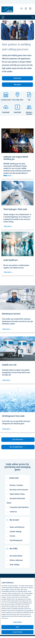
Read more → (8, 166)
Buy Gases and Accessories (19, 480)
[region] (17, 606)
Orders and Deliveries (17, 517)
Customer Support (15, 576)
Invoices (12, 526)
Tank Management (16, 531)
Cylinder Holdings (16, 522)
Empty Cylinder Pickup (17, 484)
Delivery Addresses (16, 551)
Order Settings (15, 555)
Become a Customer (16, 476)
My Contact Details (16, 546)
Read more (17, 75)
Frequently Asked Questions (19, 498)
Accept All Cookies (17, 632)
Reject (17, 627)
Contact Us (13, 502)
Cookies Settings (17, 622)
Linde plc (3, 576)
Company (4, 573)
